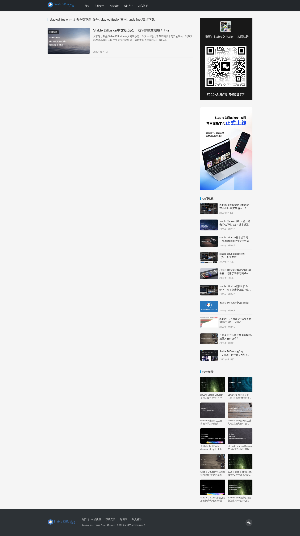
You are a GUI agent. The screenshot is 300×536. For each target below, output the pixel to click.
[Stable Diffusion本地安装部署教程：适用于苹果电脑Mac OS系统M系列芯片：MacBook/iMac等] (209, 270)
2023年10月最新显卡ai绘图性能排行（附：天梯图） (235, 320)
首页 (87, 5)
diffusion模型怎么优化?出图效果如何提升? (211, 422)
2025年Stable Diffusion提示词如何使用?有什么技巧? (212, 396)
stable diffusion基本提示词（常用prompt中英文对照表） (235, 239)
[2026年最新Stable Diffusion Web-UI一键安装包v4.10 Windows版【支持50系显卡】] (209, 205)
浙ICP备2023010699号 (136, 525)
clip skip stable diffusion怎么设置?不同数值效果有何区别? (240, 447)
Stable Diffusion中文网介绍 (234, 302)
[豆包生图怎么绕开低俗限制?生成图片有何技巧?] (209, 335)
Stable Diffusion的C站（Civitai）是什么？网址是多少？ (234, 355)
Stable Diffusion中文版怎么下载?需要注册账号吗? (131, 30)
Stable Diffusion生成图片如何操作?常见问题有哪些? (212, 473)
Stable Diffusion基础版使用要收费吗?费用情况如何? (212, 499)
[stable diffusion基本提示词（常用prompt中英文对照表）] (209, 237)
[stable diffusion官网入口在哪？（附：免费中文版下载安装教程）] (209, 286)
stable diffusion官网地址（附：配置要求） (232, 255)
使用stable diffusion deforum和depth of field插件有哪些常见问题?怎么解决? (212, 447)
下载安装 (114, 5)
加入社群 (143, 5)
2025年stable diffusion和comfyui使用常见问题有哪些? (240, 473)
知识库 (127, 5)
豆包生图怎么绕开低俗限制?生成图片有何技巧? (235, 336)
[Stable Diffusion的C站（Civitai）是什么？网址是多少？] (209, 351)
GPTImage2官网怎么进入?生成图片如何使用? (239, 422)
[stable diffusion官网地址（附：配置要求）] (209, 254)
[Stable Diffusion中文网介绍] (209, 303)
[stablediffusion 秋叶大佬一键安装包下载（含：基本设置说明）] (209, 221)
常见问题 (53, 32)
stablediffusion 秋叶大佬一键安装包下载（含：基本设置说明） (235, 224)
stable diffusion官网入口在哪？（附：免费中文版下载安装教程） (235, 289)
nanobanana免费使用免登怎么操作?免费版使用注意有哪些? (239, 499)
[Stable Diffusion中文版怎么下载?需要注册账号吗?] (69, 41)
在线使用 (99, 5)
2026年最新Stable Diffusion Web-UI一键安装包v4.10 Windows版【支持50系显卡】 (235, 208)
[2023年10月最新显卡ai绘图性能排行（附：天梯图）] (209, 319)
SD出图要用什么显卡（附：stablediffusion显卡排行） (239, 396)
